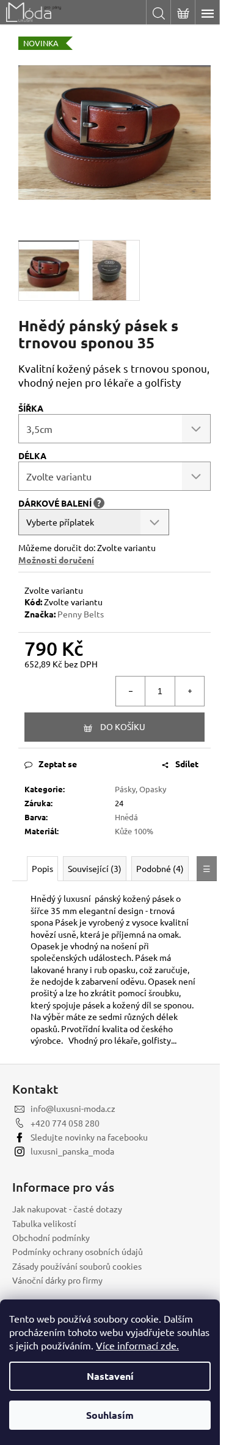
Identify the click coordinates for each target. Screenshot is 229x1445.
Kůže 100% (134, 831)
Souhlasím (110, 1414)
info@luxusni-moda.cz (73, 1108)
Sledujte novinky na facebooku (89, 1136)
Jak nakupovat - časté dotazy (67, 1208)
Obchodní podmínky (51, 1237)
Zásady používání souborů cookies (77, 1265)
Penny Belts (80, 613)
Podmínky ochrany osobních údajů (77, 1251)
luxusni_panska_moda (72, 1150)
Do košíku (122, 726)
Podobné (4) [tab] (160, 868)
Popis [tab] (42, 868)
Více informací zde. (137, 1345)
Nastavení (110, 1375)
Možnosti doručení (56, 559)
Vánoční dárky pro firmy (57, 1279)
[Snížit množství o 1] (130, 691)
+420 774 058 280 (65, 1122)
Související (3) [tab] (95, 868)
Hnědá (126, 817)
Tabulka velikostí (44, 1223)
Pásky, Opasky (140, 789)
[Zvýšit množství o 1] (189, 691)
